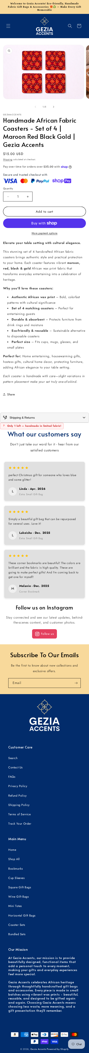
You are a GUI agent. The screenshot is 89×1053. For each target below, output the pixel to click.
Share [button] (11, 394)
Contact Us (15, 767)
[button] (8, 25)
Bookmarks (15, 869)
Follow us (47, 634)
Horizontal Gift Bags (22, 915)
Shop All (14, 859)
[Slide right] (53, 106)
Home (12, 850)
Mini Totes (15, 906)
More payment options (45, 233)
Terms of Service (19, 814)
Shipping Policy (19, 805)
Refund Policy (17, 795)
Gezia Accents (38, 1049)
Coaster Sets (16, 925)
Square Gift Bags (19, 887)
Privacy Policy (17, 786)
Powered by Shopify (58, 1049)
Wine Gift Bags (18, 897)
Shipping (7, 159)
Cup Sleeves (16, 878)
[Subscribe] (76, 683)
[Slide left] (35, 106)
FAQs (11, 777)
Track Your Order (19, 823)
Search (13, 758)
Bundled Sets (16, 934)
